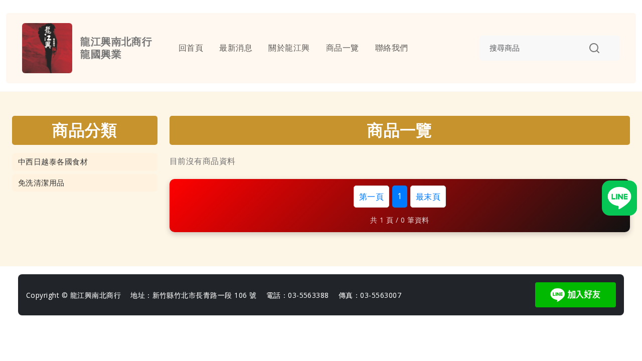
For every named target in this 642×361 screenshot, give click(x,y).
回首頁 (191, 48)
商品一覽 (342, 48)
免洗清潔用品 (41, 183)
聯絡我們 (391, 48)
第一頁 (371, 196)
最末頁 (428, 196)
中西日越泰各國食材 (53, 161)
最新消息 (235, 48)
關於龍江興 (288, 48)
